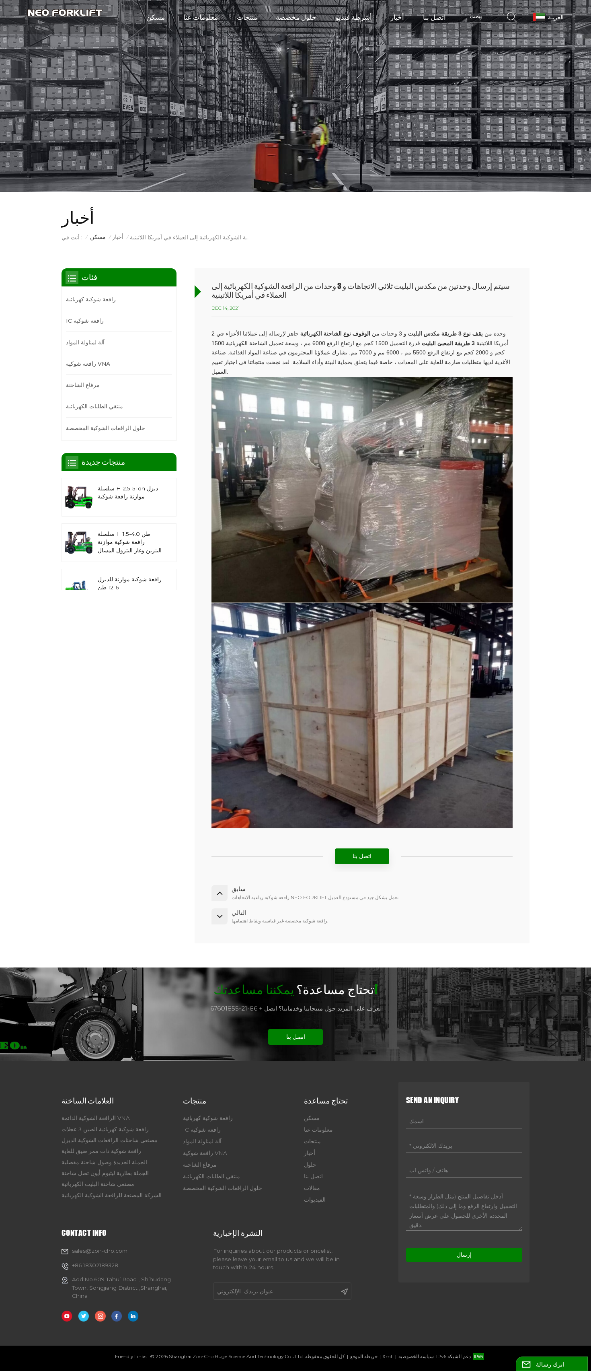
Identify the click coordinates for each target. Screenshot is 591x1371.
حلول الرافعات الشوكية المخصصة (105, 428)
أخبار (397, 17)
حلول (310, 1164)
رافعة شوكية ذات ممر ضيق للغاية (101, 1151)
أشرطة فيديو (353, 17)
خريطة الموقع (364, 1356)
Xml (387, 1356)
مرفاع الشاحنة (83, 385)
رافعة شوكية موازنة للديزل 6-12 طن (130, 583)
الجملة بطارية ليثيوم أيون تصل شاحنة (105, 1173)
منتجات (247, 17)
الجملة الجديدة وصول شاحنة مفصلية (104, 1162)
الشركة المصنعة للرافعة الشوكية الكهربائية (112, 1195)
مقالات (312, 1188)
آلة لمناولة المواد (85, 342)
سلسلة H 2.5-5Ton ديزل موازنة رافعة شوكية (128, 492)
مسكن (155, 17)
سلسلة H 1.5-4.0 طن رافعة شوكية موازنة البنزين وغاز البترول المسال (130, 541)
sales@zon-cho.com (99, 1250)
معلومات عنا (200, 17)
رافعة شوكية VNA (88, 363)
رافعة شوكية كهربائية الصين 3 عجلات (105, 1129)
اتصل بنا (434, 17)
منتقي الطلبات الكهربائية (94, 406)
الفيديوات (315, 1199)
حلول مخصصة (296, 17)
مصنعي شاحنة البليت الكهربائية (98, 1184)
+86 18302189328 (95, 1265)
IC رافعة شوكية (85, 320)
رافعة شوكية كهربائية (91, 299)
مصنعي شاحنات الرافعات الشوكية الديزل (110, 1140)
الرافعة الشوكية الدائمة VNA (96, 1118)
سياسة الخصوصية (416, 1356)
